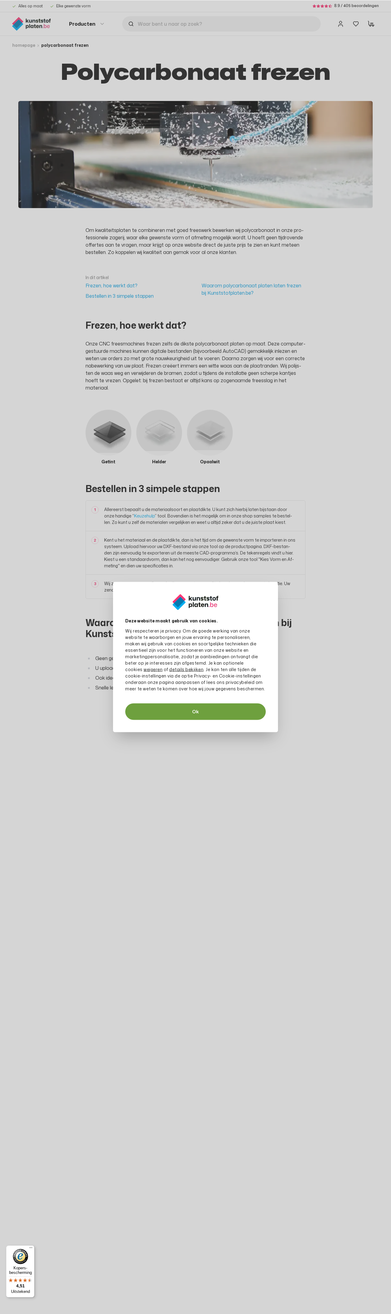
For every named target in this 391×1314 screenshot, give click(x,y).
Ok (195, 711)
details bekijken (186, 669)
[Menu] (31, 1249)
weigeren (153, 669)
